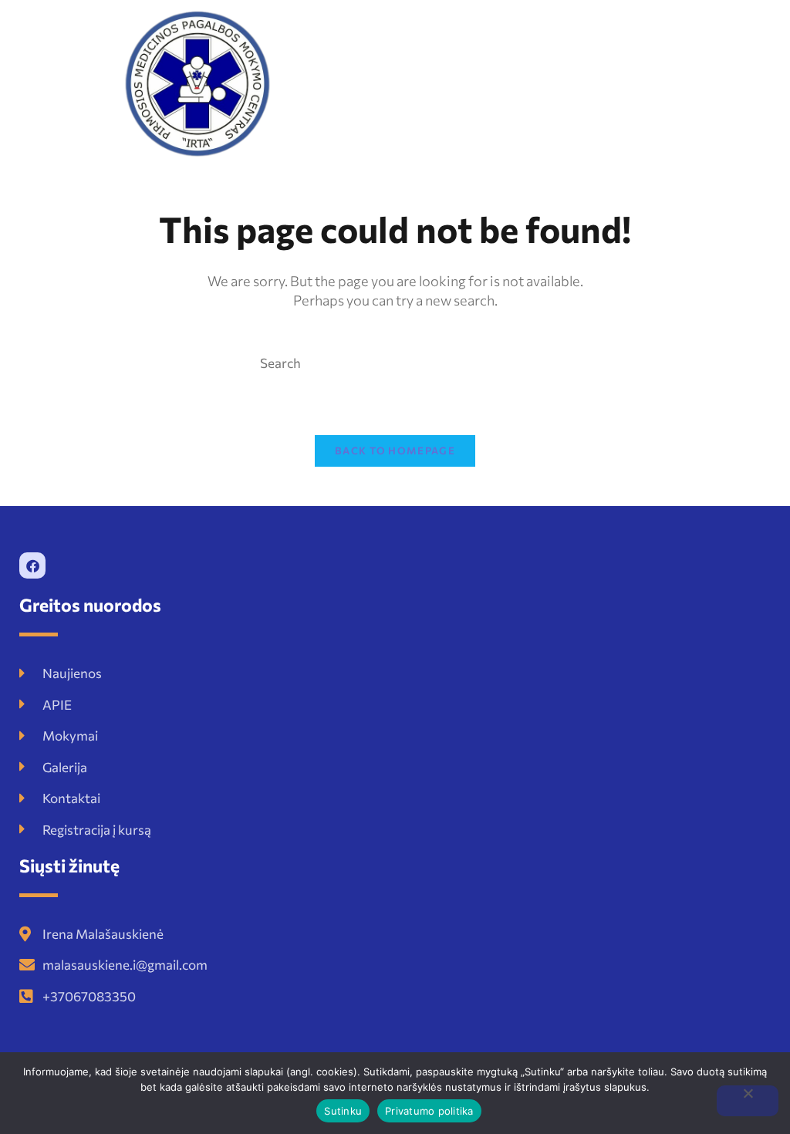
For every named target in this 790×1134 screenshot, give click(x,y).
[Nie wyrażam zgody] (747, 1100)
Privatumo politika (429, 1111)
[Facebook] (32, 565)
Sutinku (343, 1111)
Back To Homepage (395, 450)
